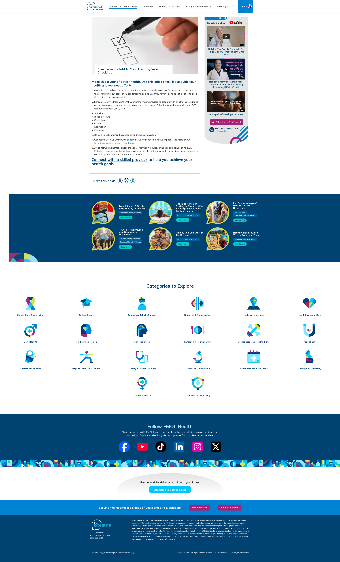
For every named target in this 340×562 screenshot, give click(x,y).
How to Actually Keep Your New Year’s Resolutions (131, 232)
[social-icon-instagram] (197, 447)
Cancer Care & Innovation (30, 315)
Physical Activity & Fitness (130, 239)
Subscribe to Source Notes (170, 489)
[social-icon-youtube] (142, 447)
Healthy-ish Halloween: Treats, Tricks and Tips (246, 233)
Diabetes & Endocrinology (197, 315)
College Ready (240, 212)
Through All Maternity (309, 369)
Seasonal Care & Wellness (130, 213)
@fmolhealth (232, 128)
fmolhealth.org (169, 539)
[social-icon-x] (216, 447)
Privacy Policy (97, 553)
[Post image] (103, 212)
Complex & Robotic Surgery (142, 315)
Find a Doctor (199, 507)
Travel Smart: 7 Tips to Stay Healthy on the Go (132, 207)
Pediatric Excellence (30, 369)
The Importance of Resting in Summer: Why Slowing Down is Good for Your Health (189, 207)
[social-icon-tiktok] (160, 446)
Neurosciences (142, 342)
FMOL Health (221, 128)
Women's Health (142, 395)
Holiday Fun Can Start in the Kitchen (189, 233)
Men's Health (30, 342)
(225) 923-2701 (96, 538)
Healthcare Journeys (254, 315)
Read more (125, 217)
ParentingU (309, 342)
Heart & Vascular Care (309, 315)
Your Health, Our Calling (198, 395)
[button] (120, 180)
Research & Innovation (198, 369)
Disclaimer (108, 553)
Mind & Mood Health (86, 342)
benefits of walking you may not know (114, 143)
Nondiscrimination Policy (124, 553)
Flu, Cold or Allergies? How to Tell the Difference (245, 205)
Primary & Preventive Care (142, 369)
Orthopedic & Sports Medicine (253, 342)
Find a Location (230, 507)
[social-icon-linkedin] (179, 447)
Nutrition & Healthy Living (198, 342)
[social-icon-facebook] (124, 446)
